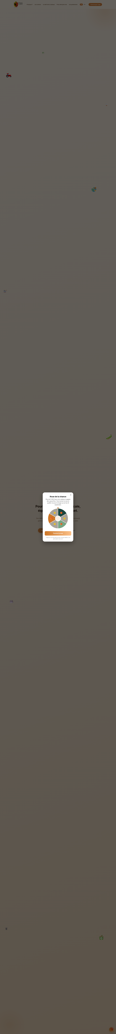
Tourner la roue (58, 533)
